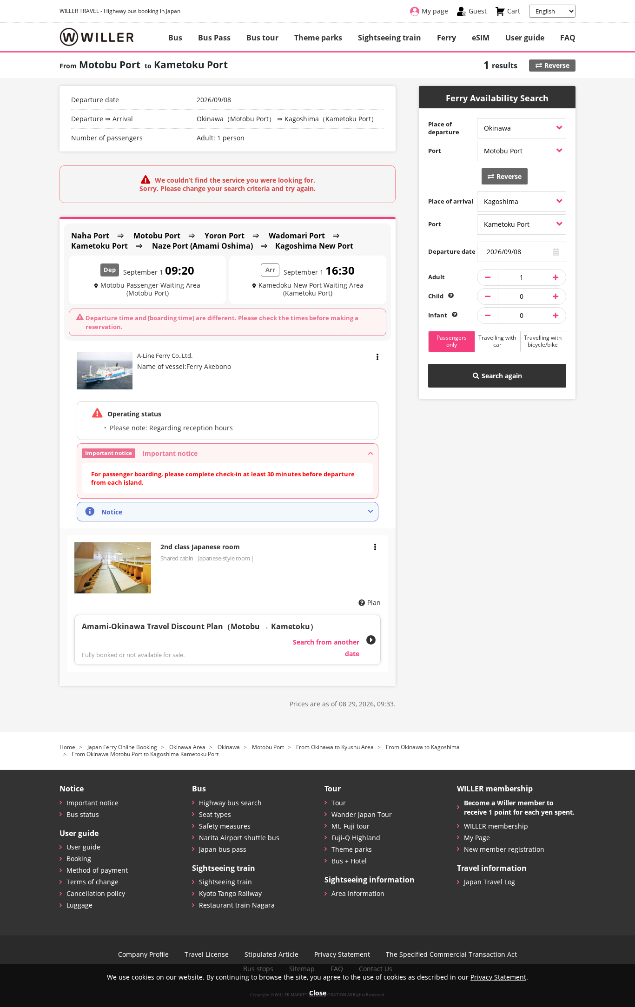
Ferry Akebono (208, 366)
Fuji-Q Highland (355, 837)
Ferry (446, 38)
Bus (175, 38)
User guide (524, 38)
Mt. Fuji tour (350, 826)
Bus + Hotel (349, 860)
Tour (338, 802)
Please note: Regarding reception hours (171, 427)
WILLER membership (496, 826)
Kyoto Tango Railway (230, 893)
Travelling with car (497, 341)
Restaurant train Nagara (237, 905)
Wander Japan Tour (361, 814)
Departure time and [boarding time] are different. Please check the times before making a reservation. (222, 322)
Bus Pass (214, 38)
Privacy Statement (342, 954)
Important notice (92, 802)
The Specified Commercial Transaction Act (451, 954)
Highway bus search (230, 802)
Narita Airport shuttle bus (239, 837)
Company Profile (143, 954)
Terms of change (92, 881)
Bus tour (262, 38)
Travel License (207, 954)
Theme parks (318, 38)
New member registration (504, 849)
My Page (477, 837)
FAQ (567, 38)
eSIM (480, 38)
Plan (374, 602)
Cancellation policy (95, 893)
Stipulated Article (271, 954)
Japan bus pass (222, 849)
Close (317, 992)
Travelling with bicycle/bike (543, 341)
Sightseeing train (389, 38)
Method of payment (97, 870)
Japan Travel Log (489, 881)
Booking (78, 858)
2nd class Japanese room (200, 546)
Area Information (357, 893)
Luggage (79, 905)
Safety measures (225, 826)
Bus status (82, 814)
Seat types (215, 814)
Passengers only (452, 341)
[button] (227, 453)
